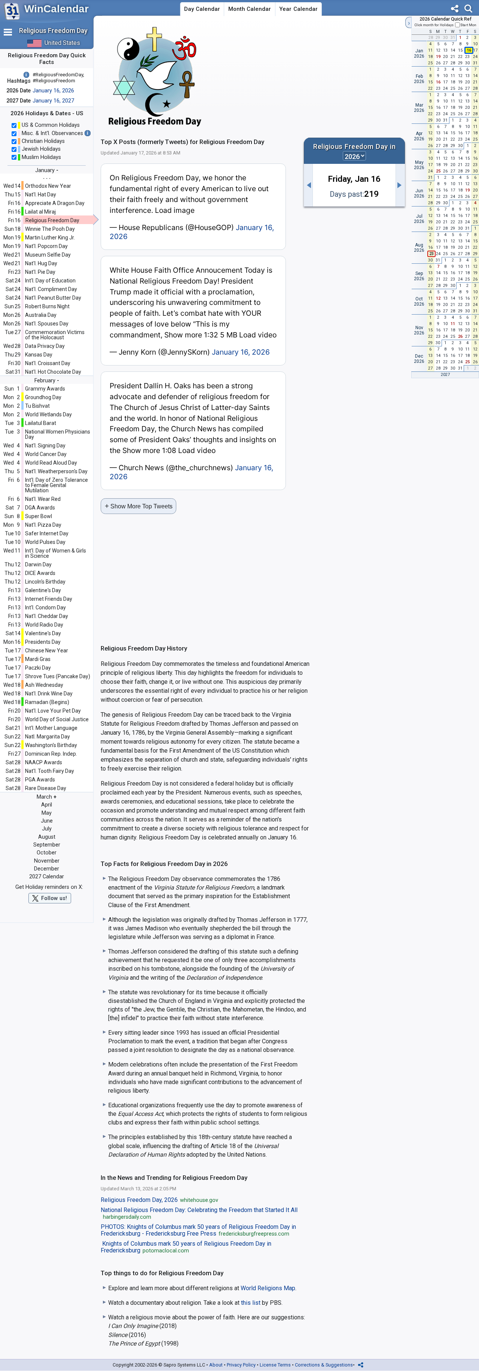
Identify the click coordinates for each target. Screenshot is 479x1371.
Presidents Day (43, 642)
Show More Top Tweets (139, 506)
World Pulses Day (45, 542)
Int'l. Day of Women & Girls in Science (55, 553)
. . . (47, 176)
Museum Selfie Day (48, 255)
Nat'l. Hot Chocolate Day (53, 372)
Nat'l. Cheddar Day (46, 616)
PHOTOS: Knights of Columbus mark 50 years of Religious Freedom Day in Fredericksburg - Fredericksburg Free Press (198, 1230)
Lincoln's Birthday (45, 582)
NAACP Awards (43, 762)
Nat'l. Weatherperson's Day (56, 471)
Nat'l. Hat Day (40, 195)
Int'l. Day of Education (50, 281)
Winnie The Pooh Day (50, 229)
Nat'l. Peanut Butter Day (53, 298)
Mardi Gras (38, 659)
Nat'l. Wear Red (43, 499)
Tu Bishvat (37, 406)
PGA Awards (40, 780)
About (216, 1365)
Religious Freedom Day (52, 220)
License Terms (275, 1365)
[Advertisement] (338, 76)
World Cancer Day (46, 454)
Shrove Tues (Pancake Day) (57, 676)
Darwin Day (38, 564)
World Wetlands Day (48, 414)
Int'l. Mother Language (51, 728)
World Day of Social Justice (57, 719)
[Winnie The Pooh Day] (400, 185)
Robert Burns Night (47, 306)
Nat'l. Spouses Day (46, 324)
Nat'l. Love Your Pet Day (53, 711)
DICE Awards (40, 573)
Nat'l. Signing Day (45, 446)
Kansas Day (38, 355)
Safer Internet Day (46, 533)
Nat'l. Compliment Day (51, 289)
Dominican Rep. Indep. (51, 754)
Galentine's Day (43, 590)
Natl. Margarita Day (47, 737)
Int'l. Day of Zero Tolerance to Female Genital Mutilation (56, 485)
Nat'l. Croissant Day (47, 363)
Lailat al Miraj (40, 212)
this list (250, 1302)
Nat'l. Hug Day (41, 263)
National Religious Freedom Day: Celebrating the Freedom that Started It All (199, 1213)
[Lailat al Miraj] (308, 185)
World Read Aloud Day (51, 463)
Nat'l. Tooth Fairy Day (49, 771)
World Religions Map (268, 1288)
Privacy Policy (241, 1365)
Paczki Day (38, 668)
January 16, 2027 (53, 101)
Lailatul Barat (40, 423)
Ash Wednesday (44, 685)
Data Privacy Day (45, 346)
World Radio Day (44, 625)
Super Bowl (38, 516)
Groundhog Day (43, 397)
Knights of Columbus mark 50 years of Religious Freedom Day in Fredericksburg (186, 1247)
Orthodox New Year (48, 186)
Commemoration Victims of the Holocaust (55, 334)
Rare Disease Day (45, 788)
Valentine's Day (43, 633)
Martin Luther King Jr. (50, 238)
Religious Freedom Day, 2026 (159, 1200)
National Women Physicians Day (57, 434)
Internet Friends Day (48, 599)
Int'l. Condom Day (45, 607)
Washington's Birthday (51, 745)
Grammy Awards (45, 389)
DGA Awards (40, 508)
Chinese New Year (46, 651)
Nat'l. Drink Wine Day (49, 694)
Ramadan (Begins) (47, 702)
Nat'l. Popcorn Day (46, 246)
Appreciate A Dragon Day (55, 203)
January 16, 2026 (53, 91)
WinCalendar (56, 9)
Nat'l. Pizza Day (43, 525)
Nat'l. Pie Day (40, 272)
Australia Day (41, 315)
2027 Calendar (46, 876)
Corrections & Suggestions (324, 1365)
